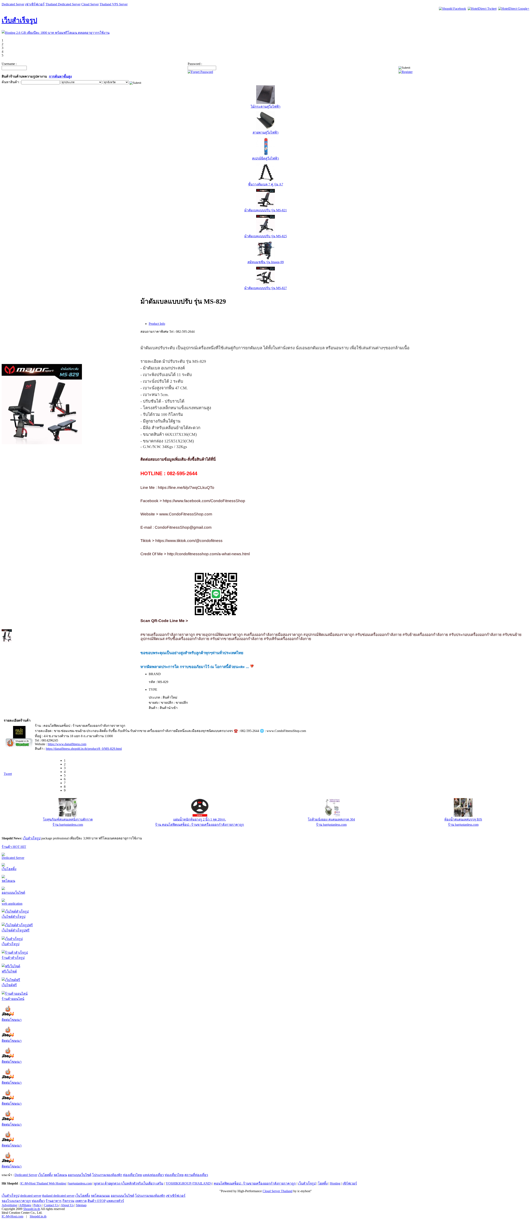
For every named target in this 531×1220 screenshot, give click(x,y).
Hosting (335, 1183)
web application (12, 903)
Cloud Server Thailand (277, 1191)
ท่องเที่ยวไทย (132, 1175)
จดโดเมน (8, 881)
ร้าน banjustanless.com (67, 824)
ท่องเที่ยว (38, 1201)
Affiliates (25, 1205)
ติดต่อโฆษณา (12, 1020)
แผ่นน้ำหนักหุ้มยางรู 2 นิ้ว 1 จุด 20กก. (199, 819)
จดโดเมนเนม (100, 1195)
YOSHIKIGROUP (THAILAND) (189, 1183)
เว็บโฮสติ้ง (9, 869)
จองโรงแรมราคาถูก (16, 1201)
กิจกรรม (68, 1201)
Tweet (8, 774)
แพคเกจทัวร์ (115, 1201)
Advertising (9, 1205)
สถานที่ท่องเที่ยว (196, 1175)
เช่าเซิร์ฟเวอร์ (35, 4)
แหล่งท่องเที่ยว (153, 1175)
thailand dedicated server (58, 1195)
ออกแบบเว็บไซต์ (13, 892)
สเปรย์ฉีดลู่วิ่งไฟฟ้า (265, 158)
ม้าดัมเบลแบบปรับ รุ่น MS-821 (265, 210)
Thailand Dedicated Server (62, 4)
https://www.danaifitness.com (67, 744)
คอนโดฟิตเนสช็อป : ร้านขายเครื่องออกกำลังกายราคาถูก (255, 1183)
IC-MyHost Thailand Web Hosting (43, 1183)
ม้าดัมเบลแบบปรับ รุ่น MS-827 (265, 288)
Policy (37, 1205)
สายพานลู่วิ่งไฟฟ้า (266, 132)
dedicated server (30, 1195)
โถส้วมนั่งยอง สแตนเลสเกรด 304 (331, 819)
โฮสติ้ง (323, 1183)
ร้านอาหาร (54, 1201)
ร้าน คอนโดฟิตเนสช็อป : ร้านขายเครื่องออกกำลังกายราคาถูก (199, 824)
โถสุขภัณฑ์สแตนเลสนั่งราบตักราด (68, 819)
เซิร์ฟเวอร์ (350, 1183)
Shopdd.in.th (31, 1209)
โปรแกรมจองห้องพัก (107, 1175)
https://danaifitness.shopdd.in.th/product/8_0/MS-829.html (84, 748)
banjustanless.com (80, 1183)
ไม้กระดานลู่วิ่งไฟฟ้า (265, 106)
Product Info (157, 323)
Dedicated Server (13, 4)
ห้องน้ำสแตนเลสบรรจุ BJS (463, 819)
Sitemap (81, 1205)
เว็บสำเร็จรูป (19, 20)
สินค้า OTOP (97, 1201)
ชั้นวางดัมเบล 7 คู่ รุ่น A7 (265, 184)
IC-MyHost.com (12, 1216)
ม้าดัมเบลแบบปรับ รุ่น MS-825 (265, 236)
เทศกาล (81, 1201)
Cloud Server (90, 4)
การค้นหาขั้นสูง (60, 76)
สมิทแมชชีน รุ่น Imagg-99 (265, 262)
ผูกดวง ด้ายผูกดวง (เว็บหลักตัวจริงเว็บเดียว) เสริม (128, 1183)
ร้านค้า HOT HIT (14, 847)
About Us (67, 1205)
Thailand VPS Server (114, 4)
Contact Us (51, 1205)
